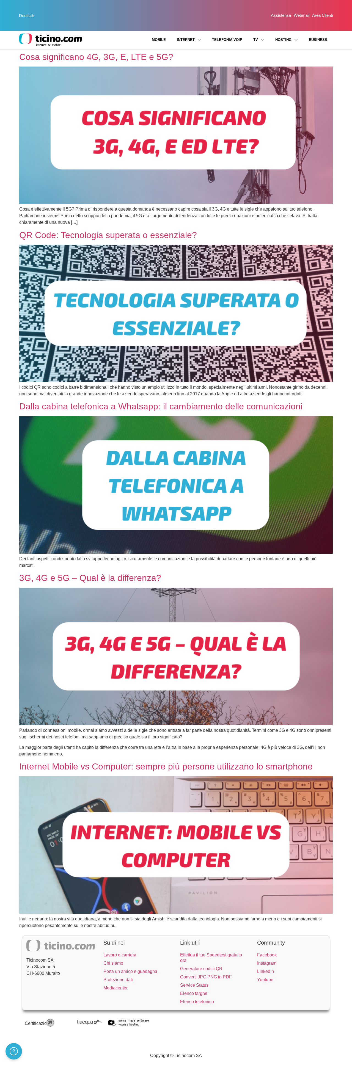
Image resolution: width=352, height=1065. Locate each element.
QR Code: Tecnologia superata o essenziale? (108, 235)
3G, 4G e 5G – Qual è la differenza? (90, 578)
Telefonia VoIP (227, 40)
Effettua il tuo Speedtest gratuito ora (211, 958)
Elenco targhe (193, 993)
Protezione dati (118, 979)
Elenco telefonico (197, 1001)
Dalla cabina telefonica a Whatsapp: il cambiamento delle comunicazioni (160, 406)
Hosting (283, 40)
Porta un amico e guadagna (130, 971)
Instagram (266, 963)
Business (318, 40)
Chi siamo (113, 963)
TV (255, 40)
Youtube (265, 979)
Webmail (301, 15)
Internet (186, 40)
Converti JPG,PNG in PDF (206, 977)
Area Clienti (322, 15)
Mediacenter (115, 988)
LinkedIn (265, 971)
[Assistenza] (14, 1051)
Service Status (194, 985)
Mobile (159, 40)
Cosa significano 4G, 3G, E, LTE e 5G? (96, 57)
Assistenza (281, 15)
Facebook (267, 955)
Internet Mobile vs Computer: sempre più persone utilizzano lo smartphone (166, 766)
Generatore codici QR (201, 968)
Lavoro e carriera (119, 955)
